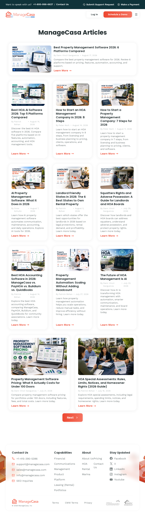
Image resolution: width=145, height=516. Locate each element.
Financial (59, 458)
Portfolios (60, 490)
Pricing (98, 458)
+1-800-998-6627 (43, 4)
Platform (59, 479)
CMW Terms (71, 502)
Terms (55, 502)
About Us (87, 458)
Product (59, 474)
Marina (86, 474)
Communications (64, 463)
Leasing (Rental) (64, 484)
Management (62, 468)
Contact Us (62, 4)
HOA (84, 463)
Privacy (88, 502)
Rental (86, 468)
